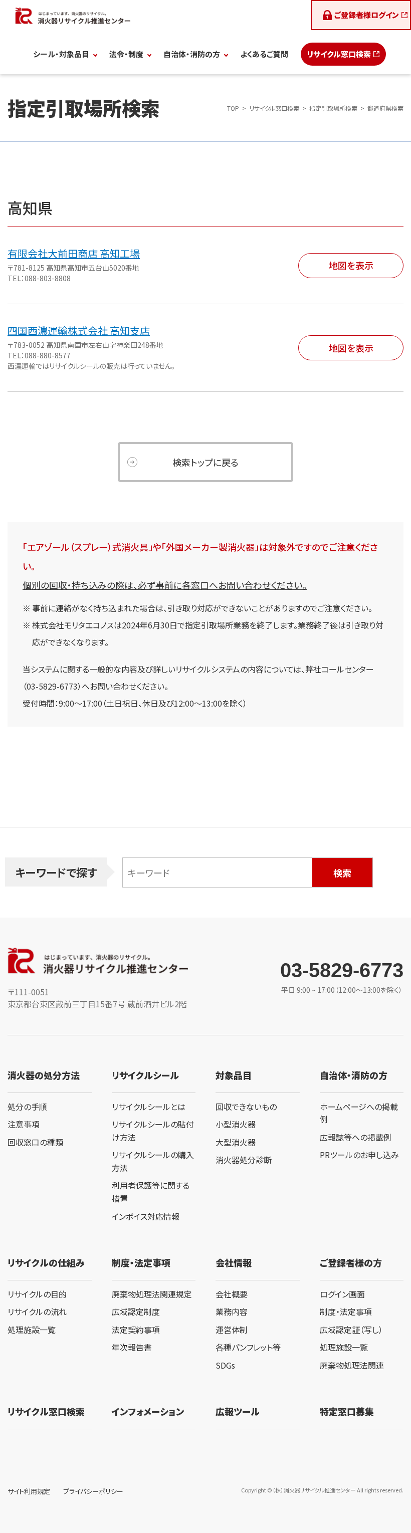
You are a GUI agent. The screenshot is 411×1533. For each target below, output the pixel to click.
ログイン (366, 15)
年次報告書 (132, 1347)
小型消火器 (236, 1124)
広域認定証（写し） (351, 1330)
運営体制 (232, 1330)
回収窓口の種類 (35, 1142)
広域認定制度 (136, 1311)
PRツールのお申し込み (359, 1155)
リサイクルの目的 (37, 1294)
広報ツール (238, 1411)
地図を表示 (351, 265)
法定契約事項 (136, 1330)
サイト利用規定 (29, 1491)
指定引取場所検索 (333, 108)
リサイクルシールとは (148, 1107)
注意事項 (24, 1124)
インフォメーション (148, 1411)
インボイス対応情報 (145, 1216)
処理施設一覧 (32, 1330)
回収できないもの (246, 1107)
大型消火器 (236, 1142)
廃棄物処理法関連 (352, 1365)
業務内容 (232, 1311)
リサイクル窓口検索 (339, 54)
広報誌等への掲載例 (355, 1137)
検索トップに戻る (205, 462)
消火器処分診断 (244, 1160)
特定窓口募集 (347, 1411)
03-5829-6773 (341, 970)
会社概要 (232, 1294)
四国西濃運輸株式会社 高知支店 (79, 330)
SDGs (225, 1365)
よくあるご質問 (264, 54)
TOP (233, 108)
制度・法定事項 (346, 1311)
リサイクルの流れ (37, 1311)
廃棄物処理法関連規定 (152, 1294)
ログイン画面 (342, 1294)
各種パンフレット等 (248, 1347)
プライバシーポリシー (93, 1491)
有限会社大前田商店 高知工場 (74, 253)
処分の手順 (27, 1107)
